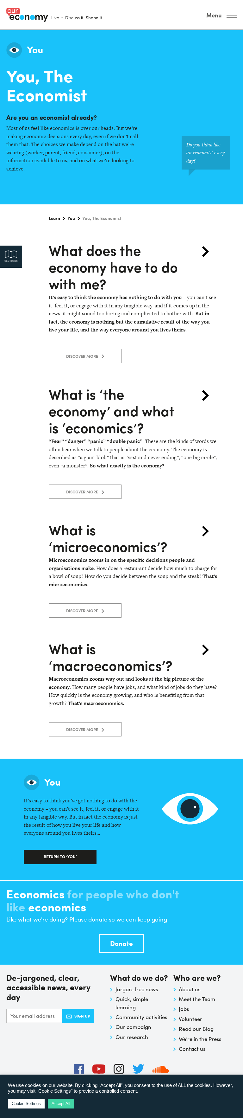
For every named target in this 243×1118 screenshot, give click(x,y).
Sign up (82, 1016)
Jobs (184, 1008)
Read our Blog (196, 1028)
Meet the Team (197, 999)
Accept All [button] (61, 1103)
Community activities (141, 1017)
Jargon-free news (136, 989)
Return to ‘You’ (60, 856)
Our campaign (133, 1027)
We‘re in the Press (200, 1039)
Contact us (192, 1048)
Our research (131, 1037)
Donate (121, 943)
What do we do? (139, 978)
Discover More (82, 356)
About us (189, 989)
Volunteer (190, 1019)
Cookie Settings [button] (26, 1103)
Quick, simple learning (131, 1003)
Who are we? (197, 978)
